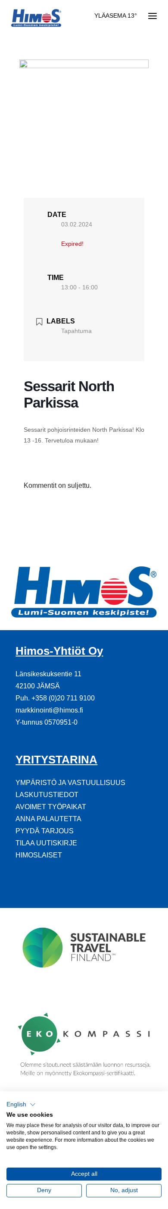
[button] (21, 1104)
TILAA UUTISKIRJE (46, 843)
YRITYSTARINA (56, 759)
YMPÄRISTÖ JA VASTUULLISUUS (70, 782)
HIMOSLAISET (39, 855)
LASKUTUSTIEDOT (47, 794)
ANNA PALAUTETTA (48, 819)
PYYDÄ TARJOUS (45, 831)
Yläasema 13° (115, 16)
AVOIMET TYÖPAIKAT (51, 806)
